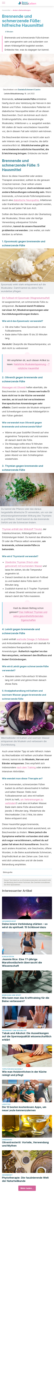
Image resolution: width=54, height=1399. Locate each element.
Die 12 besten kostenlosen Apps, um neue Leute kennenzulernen (24, 1109)
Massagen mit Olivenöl (14, 387)
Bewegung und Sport (11, 995)
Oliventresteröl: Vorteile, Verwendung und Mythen (25, 1144)
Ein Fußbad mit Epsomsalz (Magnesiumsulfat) (26, 298)
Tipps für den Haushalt (12, 1069)
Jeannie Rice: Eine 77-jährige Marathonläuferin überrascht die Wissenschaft (22, 962)
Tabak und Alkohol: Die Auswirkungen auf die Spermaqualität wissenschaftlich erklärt (26, 1036)
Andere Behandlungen (22, 10)
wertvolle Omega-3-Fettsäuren (33, 639)
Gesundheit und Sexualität (14, 1030)
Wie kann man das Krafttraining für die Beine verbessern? (25, 999)
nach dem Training (26, 767)
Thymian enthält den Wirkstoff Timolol (22, 529)
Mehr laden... (27, 1188)
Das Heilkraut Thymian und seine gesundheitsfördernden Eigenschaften (30, 616)
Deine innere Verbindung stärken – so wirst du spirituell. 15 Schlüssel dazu (25, 925)
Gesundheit (7, 1175)
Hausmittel (6, 10)
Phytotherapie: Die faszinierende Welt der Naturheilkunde (25, 1179)
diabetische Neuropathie (26, 200)
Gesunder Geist (9, 921)
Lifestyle (6, 1104)
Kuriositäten (8, 957)
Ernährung (7, 1140)
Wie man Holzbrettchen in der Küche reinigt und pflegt (24, 1073)
